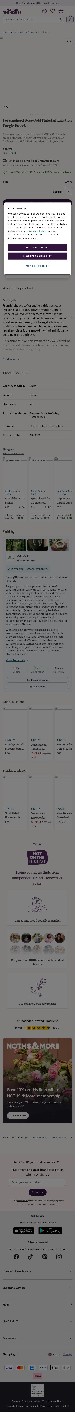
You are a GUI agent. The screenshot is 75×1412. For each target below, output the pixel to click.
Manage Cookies (37, 265)
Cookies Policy (37, 231)
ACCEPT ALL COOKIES (37, 247)
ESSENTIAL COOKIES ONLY (37, 256)
